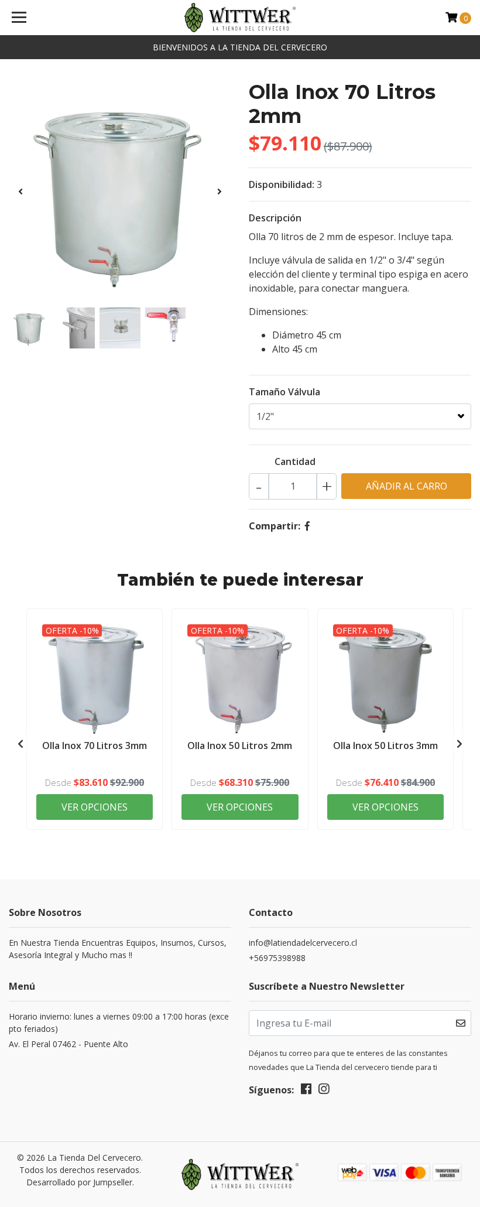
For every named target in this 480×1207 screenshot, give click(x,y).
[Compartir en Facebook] (307, 525)
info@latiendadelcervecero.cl (303, 942)
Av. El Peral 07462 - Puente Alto (68, 1043)
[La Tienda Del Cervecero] (240, 17)
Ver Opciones (94, 807)
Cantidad (295, 461)
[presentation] (20, 191)
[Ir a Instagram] (323, 1091)
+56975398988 (277, 957)
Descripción (275, 217)
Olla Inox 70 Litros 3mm (94, 745)
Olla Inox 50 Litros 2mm (239, 745)
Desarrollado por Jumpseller (79, 1182)
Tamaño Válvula (284, 391)
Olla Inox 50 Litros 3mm (385, 745)
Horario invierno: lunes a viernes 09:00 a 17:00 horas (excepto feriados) (119, 1022)
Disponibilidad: (281, 184)
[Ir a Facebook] (306, 1091)
